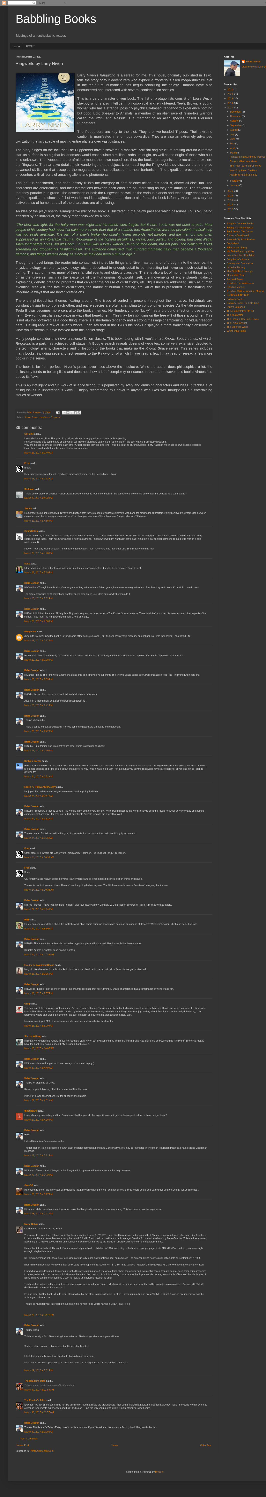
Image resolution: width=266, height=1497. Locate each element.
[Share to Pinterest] (79, 412)
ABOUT (30, 46)
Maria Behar (31, 1224)
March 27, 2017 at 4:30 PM (38, 1119)
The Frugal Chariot (237, 323)
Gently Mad (233, 243)
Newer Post (23, 1445)
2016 (230, 191)
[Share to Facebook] (75, 412)
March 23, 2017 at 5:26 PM (38, 553)
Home (16, 46)
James (28, 508)
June (233, 139)
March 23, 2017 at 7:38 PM (38, 659)
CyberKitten (31, 531)
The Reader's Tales (35, 1381)
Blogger (159, 1471)
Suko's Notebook (236, 307)
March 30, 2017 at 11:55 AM (39, 1389)
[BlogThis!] (68, 412)
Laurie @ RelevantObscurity (40, 787)
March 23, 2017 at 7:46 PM (38, 750)
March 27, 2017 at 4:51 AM (38, 1100)
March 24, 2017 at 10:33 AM (39, 857)
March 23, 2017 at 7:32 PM (38, 598)
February (235, 180)
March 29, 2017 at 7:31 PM (38, 1370)
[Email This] (64, 412)
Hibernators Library (237, 247)
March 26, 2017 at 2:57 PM (38, 993)
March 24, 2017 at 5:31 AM (38, 818)
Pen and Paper (235, 279)
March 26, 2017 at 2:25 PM (38, 974)
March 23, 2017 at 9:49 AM (38, 452)
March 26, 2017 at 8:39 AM (38, 928)
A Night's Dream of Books (240, 223)
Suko (27, 563)
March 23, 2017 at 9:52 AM (38, 478)
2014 (230, 200)
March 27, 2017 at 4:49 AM (38, 1068)
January (234, 185)
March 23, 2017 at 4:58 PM (38, 520)
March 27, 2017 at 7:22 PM (38, 1175)
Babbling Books (56, 18)
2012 (230, 209)
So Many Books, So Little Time (243, 303)
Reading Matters (235, 287)
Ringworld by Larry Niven (243, 161)
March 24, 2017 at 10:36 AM (39, 889)
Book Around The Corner (240, 231)
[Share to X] (71, 412)
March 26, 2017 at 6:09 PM (38, 1025)
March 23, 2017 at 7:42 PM (38, 731)
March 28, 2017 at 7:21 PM (38, 1213)
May (232, 143)
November (236, 116)
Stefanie (28, 489)
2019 (230, 98)
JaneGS (28, 1185)
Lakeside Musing (236, 267)
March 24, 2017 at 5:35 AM (38, 838)
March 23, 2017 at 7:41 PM (38, 705)
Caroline (29, 434)
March (233, 152)
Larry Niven (44, 417)
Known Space (31, 417)
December (236, 111)
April (233, 148)
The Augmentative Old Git (240, 311)
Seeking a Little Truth (238, 295)
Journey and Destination (240, 263)
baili (26, 919)
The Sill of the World (237, 327)
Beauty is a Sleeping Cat (240, 227)
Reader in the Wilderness (240, 283)
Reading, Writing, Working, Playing (245, 291)
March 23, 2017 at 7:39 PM (38, 679)
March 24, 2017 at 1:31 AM (38, 776)
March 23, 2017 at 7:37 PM (38, 640)
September (236, 125)
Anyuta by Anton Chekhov (243, 175)
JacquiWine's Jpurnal (238, 259)
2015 (230, 195)
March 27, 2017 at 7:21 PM (38, 1155)
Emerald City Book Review (241, 239)
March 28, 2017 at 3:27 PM (38, 1194)
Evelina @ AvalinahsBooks (39, 965)
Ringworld (55, 417)
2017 (230, 107)
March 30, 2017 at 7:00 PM (38, 1431)
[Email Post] (57, 412)
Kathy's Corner (32, 761)
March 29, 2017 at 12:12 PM (39, 1315)
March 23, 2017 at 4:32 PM (38, 498)
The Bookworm (235, 315)
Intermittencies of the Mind (241, 255)
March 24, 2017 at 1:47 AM (38, 796)
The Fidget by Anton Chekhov (245, 165)
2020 (230, 94)
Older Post (205, 1445)
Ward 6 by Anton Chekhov (243, 170)
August (234, 130)
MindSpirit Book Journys (240, 271)
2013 (230, 204)
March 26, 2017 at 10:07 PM (39, 1048)
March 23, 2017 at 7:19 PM (38, 572)
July (232, 134)
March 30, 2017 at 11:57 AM (39, 1412)
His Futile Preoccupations (240, 251)
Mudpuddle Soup (236, 275)
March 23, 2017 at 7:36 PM (38, 621)
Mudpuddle (30, 631)
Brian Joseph (31, 583)
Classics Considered (238, 235)
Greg (27, 1003)
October (234, 120)
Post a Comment (29, 1438)
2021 (230, 89)
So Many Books (235, 299)
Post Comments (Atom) (42, 1451)
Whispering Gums (236, 331)
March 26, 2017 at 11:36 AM (39, 954)
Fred (26, 463)
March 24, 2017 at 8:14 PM (38, 909)
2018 (230, 103)
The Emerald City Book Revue (243, 319)
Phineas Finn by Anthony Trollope (247, 156)
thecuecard (30, 1110)
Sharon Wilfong (32, 1036)
